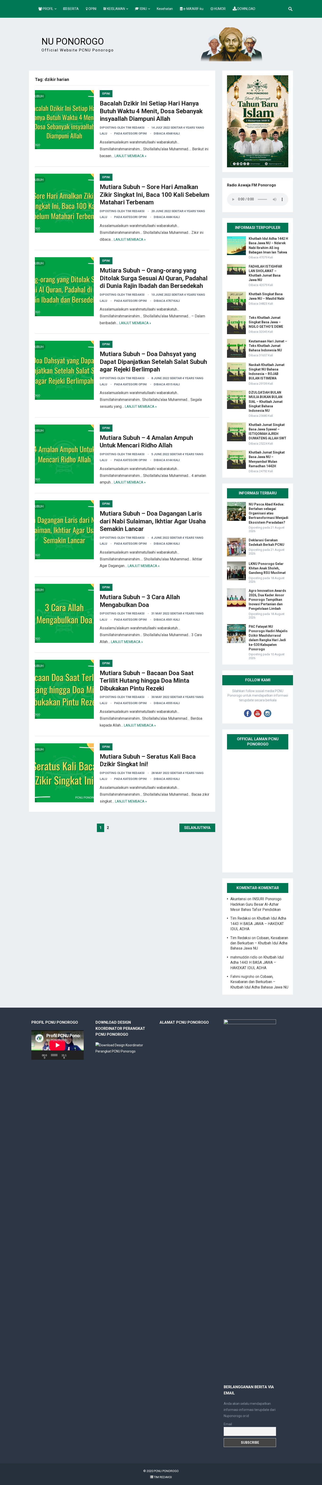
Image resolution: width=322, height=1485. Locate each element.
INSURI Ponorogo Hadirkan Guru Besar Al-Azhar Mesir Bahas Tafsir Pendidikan (255, 904)
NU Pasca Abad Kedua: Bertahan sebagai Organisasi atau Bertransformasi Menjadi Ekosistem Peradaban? (268, 513)
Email (228, 1424)
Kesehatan (165, 9)
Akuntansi (238, 899)
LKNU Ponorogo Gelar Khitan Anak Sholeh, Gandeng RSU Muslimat (267, 568)
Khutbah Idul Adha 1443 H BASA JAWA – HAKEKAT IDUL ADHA (258, 923)
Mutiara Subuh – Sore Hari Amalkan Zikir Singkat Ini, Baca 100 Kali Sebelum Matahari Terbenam (154, 194)
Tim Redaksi (135, 127)
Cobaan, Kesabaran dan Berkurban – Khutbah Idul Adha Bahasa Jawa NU (259, 943)
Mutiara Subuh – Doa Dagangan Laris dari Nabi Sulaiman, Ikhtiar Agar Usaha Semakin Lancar (153, 521)
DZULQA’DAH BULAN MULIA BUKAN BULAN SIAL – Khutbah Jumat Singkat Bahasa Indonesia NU (266, 401)
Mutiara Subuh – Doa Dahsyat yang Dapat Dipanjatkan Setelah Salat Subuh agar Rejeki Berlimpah (153, 361)
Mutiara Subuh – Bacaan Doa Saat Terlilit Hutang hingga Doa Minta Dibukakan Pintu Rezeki (147, 680)
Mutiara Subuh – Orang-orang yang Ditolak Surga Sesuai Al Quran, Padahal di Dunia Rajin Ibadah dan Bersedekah (153, 278)
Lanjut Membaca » (130, 156)
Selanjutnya (197, 827)
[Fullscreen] (78, 1055)
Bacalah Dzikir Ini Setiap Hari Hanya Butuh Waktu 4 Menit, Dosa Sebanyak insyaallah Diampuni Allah (151, 111)
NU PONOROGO (72, 41)
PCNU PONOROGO (166, 1471)
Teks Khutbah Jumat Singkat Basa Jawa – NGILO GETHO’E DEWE (266, 322)
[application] (57, 1045)
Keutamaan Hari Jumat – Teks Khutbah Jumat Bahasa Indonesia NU (268, 345)
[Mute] (72, 1055)
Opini (106, 93)
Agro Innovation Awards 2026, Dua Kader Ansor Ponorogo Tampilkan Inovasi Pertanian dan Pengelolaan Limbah (267, 600)
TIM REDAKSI (162, 1477)
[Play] (37, 1055)
